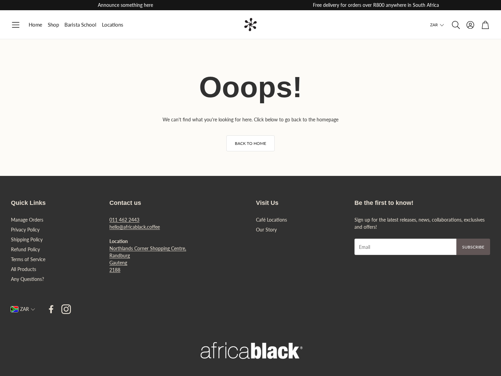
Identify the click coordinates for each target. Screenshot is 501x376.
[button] (15, 25)
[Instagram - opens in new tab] (66, 309)
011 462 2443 (124, 220)
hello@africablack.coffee (134, 227)
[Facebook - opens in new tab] (51, 309)
